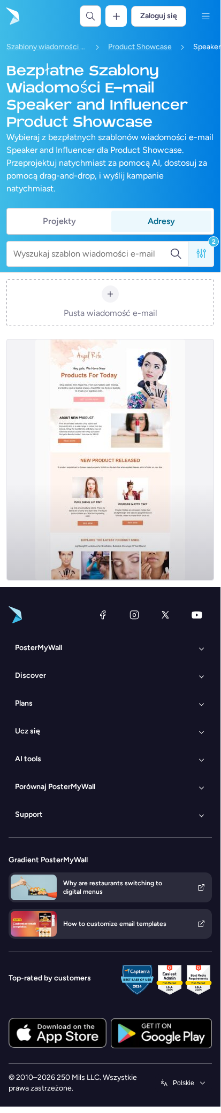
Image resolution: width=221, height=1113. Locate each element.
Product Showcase (140, 46)
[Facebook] (102, 614)
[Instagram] (134, 614)
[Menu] (205, 16)
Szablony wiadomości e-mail (46, 46)
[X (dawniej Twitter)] (165, 614)
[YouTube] (197, 614)
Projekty (59, 221)
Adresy (161, 221)
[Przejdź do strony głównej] (12, 16)
